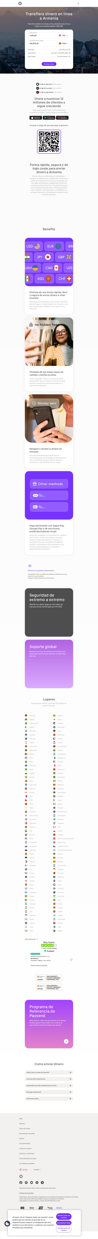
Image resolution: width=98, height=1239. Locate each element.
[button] (7, 1224)
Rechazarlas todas (63, 1223)
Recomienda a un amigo (27, 1133)
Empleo (21, 1138)
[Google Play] (49, 118)
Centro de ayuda (24, 1128)
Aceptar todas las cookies (64, 1216)
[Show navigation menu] (78, 3)
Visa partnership (24, 1143)
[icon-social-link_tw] (42, 1182)
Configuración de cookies (64, 1229)
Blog (20, 1118)
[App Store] (35, 118)
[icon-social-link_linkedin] (36, 1182)
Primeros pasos (49, 64)
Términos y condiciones (27, 1153)
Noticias (22, 1123)
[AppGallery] (62, 118)
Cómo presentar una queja (27, 1158)
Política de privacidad (26, 1193)
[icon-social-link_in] (26, 1182)
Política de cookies (25, 1148)
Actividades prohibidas (27, 1163)
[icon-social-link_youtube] (31, 1182)
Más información (30, 939)
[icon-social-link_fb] (20, 1182)
